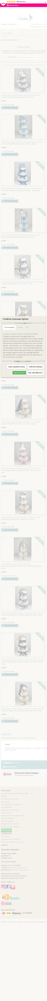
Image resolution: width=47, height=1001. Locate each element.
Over (27, 327)
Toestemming (9, 327)
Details (19, 327)
